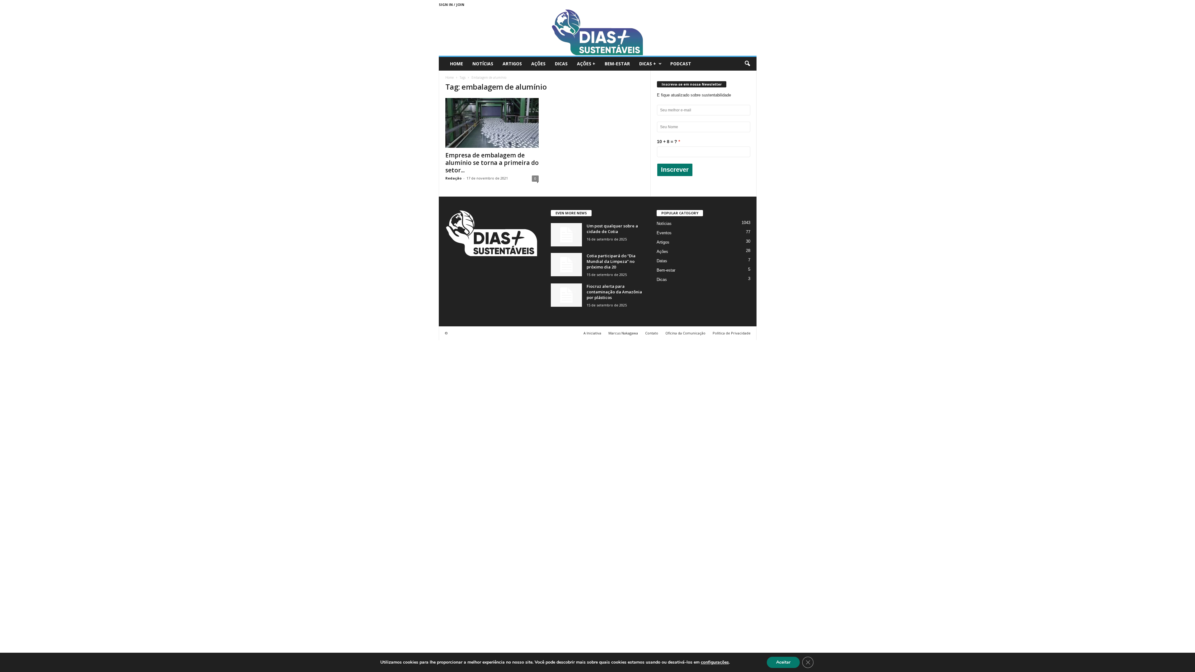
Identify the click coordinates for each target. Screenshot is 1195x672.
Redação (453, 178)
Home (456, 64)
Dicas (561, 64)
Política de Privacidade (732, 333)
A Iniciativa (592, 333)
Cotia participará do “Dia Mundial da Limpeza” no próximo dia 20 (611, 261)
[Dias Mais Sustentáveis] (598, 32)
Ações (538, 64)
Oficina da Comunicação (685, 333)
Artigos (512, 64)
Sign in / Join (451, 4)
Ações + (586, 64)
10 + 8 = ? (667, 141)
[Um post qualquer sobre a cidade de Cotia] (566, 234)
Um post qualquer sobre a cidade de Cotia (612, 228)
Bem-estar (617, 64)
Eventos (664, 233)
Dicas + (647, 64)
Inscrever (675, 169)
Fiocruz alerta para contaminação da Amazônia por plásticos (614, 291)
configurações (715, 662)
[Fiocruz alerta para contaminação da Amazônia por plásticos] (566, 295)
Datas (662, 261)
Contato (651, 333)
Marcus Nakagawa (623, 333)
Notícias (482, 64)
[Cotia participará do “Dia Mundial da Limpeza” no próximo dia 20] (566, 264)
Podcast (680, 64)
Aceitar (783, 662)
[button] (747, 64)
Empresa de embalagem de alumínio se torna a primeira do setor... (492, 162)
